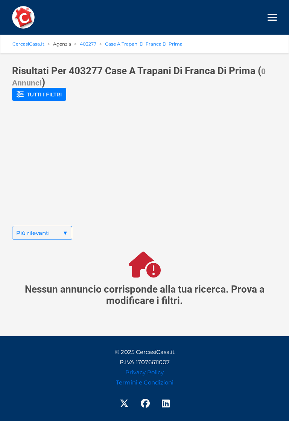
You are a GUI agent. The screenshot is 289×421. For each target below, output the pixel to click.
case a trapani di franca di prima (144, 44)
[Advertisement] (144, 169)
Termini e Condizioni (144, 382)
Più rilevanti (42, 232)
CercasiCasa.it (28, 44)
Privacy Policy (144, 372)
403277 (88, 44)
